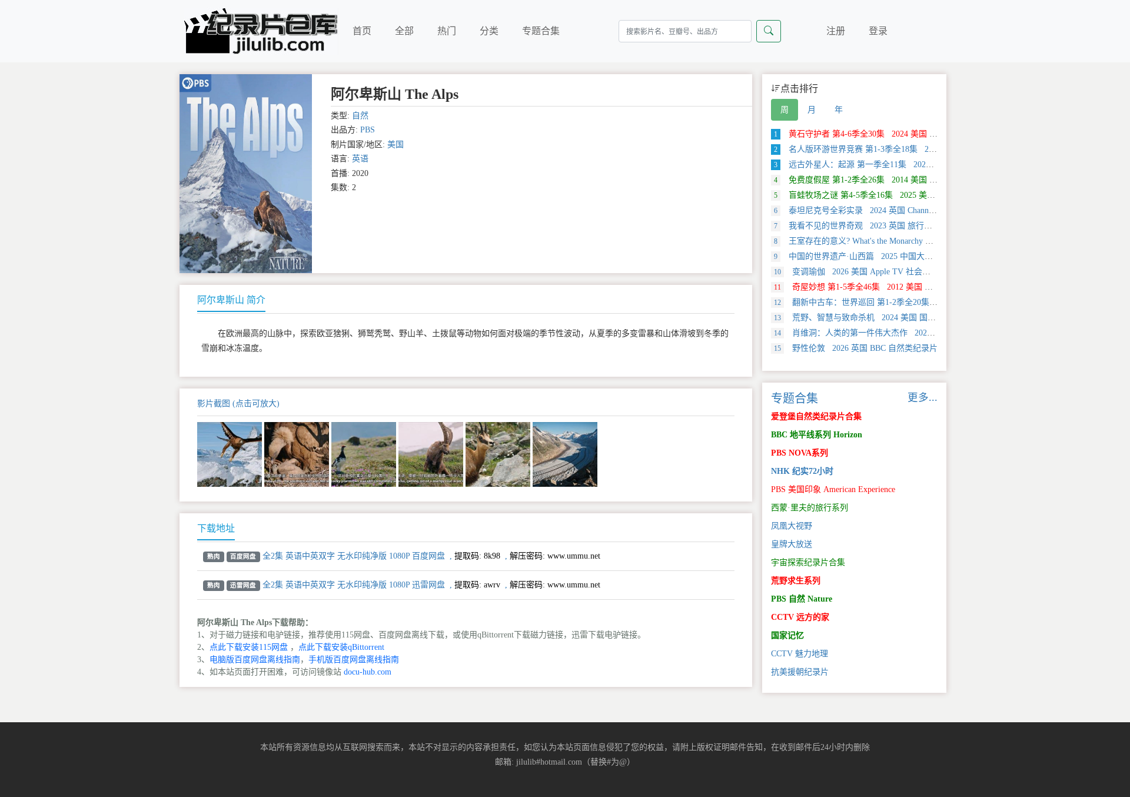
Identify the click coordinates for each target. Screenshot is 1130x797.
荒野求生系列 (795, 580)
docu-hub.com (367, 672)
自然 (360, 115)
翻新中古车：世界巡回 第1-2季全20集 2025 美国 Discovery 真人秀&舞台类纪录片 (932, 302)
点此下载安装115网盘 (249, 647)
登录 (878, 31)
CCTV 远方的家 (800, 617)
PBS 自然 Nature (801, 599)
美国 (395, 144)
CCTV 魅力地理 (799, 653)
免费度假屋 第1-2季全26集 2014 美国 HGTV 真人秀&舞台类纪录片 (904, 179)
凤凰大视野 (791, 526)
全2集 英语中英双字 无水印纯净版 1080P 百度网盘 (353, 556)
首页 (362, 31)
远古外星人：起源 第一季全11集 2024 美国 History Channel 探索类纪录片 (915, 164)
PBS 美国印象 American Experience (833, 489)
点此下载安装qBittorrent (341, 647)
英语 (360, 158)
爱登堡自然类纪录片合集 (816, 416)
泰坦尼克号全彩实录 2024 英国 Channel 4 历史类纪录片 (883, 210)
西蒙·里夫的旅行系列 (809, 507)
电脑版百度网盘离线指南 (255, 659)
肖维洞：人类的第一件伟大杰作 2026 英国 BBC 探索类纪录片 (897, 332)
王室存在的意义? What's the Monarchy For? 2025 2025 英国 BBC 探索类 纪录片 (924, 241)
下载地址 (216, 528)
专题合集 (541, 31)
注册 (835, 31)
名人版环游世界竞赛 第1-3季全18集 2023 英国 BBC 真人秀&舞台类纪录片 (917, 149)
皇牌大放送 (791, 544)
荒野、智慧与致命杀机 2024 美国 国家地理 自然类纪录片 (889, 317)
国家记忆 (787, 635)
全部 (404, 31)
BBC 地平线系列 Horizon (816, 434)
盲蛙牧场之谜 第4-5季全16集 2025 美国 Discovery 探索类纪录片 (898, 195)
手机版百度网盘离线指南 (353, 659)
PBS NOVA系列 (799, 453)
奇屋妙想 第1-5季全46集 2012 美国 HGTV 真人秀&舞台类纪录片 (902, 287)
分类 (489, 31)
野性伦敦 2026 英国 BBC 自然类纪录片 (856, 348)
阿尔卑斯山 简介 (231, 300)
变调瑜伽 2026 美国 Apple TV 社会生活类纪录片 (873, 271)
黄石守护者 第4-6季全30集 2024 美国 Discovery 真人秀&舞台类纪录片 (910, 133)
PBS (367, 129)
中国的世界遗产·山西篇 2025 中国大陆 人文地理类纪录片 (887, 256)
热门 (446, 31)
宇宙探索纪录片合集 (808, 562)
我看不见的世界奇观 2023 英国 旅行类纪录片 (865, 225)
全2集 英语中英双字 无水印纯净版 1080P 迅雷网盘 (353, 584)
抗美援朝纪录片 (800, 672)
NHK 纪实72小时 (802, 471)
